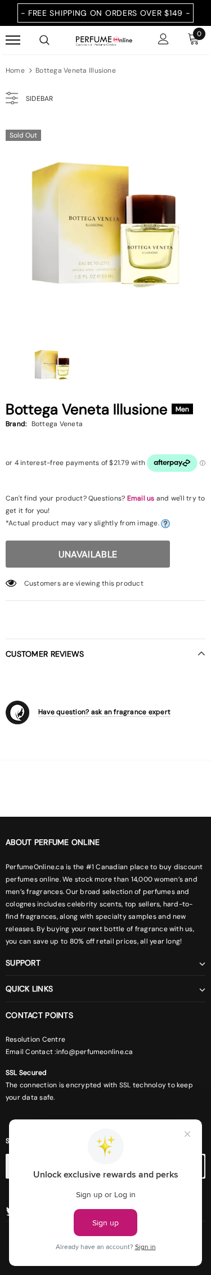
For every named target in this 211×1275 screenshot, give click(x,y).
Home (15, 70)
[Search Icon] (44, 40)
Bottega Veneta (57, 423)
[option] (105, 223)
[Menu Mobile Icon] (13, 40)
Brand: (16, 423)
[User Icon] (163, 40)
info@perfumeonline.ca (94, 1051)
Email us (141, 498)
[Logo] (104, 40)
